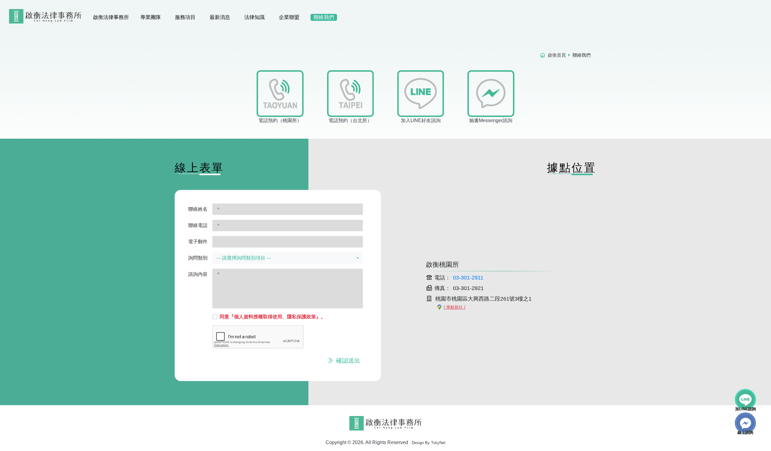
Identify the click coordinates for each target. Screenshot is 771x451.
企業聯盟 (289, 17)
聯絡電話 (198, 225)
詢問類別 (198, 257)
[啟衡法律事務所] (45, 12)
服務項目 (185, 17)
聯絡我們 (324, 17)
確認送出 (347, 360)
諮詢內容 (198, 274)
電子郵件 (198, 241)
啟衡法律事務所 (111, 17)
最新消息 (220, 17)
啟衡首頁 (557, 55)
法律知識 (254, 17)
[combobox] (287, 258)
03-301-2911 (468, 278)
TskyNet (438, 442)
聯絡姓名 (198, 209)
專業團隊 (150, 17)
